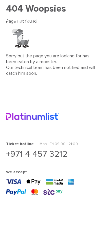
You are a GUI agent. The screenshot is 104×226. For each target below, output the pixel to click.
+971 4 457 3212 (37, 154)
